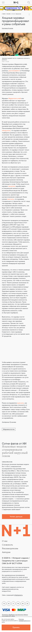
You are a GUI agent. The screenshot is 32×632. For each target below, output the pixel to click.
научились (11, 186)
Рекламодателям (10, 548)
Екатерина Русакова (7, 28)
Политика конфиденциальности (24, 620)
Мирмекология (8, 429)
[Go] (3, 2)
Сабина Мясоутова (7, 461)
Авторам (6, 552)
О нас (4, 541)
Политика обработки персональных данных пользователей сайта (15, 615)
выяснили (10, 199)
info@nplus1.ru (18, 595)
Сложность (7, 544)
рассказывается (14, 71)
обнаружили (6, 130)
